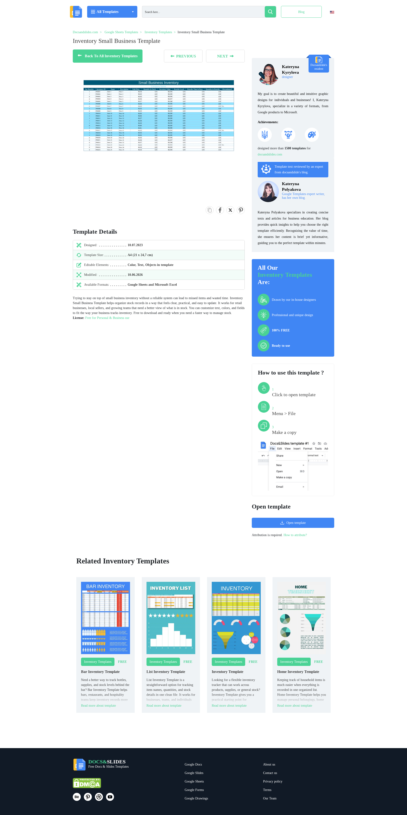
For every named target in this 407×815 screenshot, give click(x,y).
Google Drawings (196, 798)
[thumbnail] (105, 617)
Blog (301, 12)
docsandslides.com (270, 154)
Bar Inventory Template (100, 672)
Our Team (270, 798)
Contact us (270, 773)
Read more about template (98, 705)
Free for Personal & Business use (107, 318)
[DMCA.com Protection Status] (87, 785)
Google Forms (194, 790)
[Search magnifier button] (270, 11)
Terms (267, 790)
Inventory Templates (285, 274)
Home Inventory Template (298, 672)
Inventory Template (227, 672)
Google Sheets (194, 781)
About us (269, 764)
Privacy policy (272, 781)
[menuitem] (327, 22)
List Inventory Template (166, 672)
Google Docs (193, 764)
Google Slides (194, 773)
